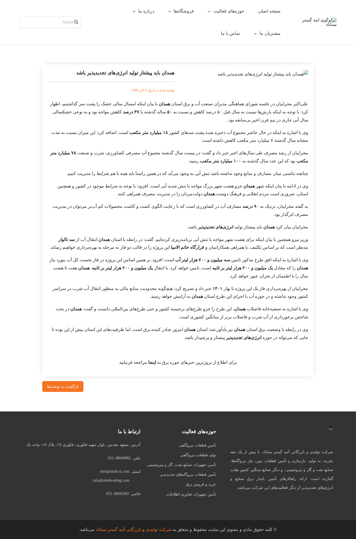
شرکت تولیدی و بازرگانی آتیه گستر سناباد (134, 529)
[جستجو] (76, 22)
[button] (210, 11)
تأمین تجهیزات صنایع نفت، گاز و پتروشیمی (181, 465)
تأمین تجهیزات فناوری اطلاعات (191, 494)
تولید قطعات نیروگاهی (198, 455)
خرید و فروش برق (201, 484)
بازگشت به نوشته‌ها (63, 386)
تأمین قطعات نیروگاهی (197, 445)
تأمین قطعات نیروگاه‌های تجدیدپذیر (188, 474)
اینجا (152, 362)
